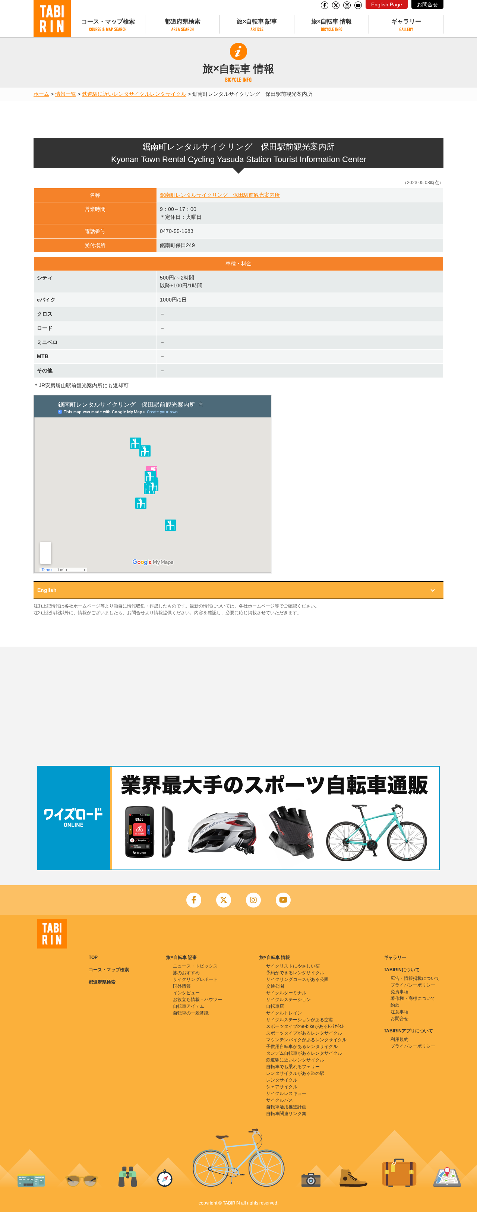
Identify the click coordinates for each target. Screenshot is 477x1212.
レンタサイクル (168, 94)
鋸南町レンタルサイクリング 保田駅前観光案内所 (220, 195)
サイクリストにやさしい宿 (293, 966)
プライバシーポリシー (413, 985)
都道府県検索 (182, 21)
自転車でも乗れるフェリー (293, 1066)
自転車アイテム (188, 1006)
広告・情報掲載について (415, 978)
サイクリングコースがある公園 (297, 979)
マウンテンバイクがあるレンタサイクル (306, 1039)
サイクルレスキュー (286, 1093)
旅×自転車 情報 (331, 21)
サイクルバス (279, 1100)
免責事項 (399, 991)
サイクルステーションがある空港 (299, 1019)
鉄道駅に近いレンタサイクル (116, 94)
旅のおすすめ (186, 972)
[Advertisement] (238, 706)
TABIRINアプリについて (408, 1030)
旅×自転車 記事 (257, 21)
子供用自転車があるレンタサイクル (302, 1046)
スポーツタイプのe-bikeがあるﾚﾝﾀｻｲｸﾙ (305, 1026)
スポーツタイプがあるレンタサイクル (304, 1033)
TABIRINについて (402, 969)
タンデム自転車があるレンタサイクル (304, 1053)
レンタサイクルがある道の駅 (295, 1073)
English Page (386, 4)
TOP (93, 957)
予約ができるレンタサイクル (295, 972)
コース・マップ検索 (108, 21)
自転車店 (275, 1006)
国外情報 (182, 986)
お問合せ (427, 4)
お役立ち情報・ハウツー (197, 999)
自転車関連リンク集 (286, 1113)
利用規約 (399, 1039)
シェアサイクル (281, 1086)
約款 (395, 1005)
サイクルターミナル (286, 992)
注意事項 (399, 1011)
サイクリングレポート (195, 979)
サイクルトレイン (284, 1013)
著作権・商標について (413, 998)
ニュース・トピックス (195, 966)
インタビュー (186, 992)
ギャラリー (406, 21)
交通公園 (275, 986)
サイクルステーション (288, 999)
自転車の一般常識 (191, 1013)
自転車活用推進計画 (286, 1107)
